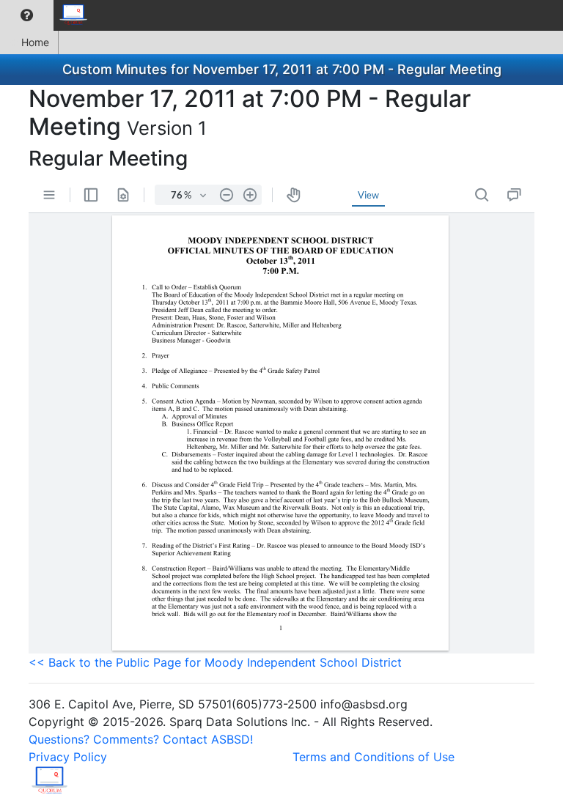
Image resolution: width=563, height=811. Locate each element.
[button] (27, 15)
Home (35, 42)
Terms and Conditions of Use (373, 756)
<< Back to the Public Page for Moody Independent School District (215, 662)
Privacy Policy (68, 756)
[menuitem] (27, 15)
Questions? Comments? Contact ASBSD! (141, 739)
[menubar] (48, 15)
